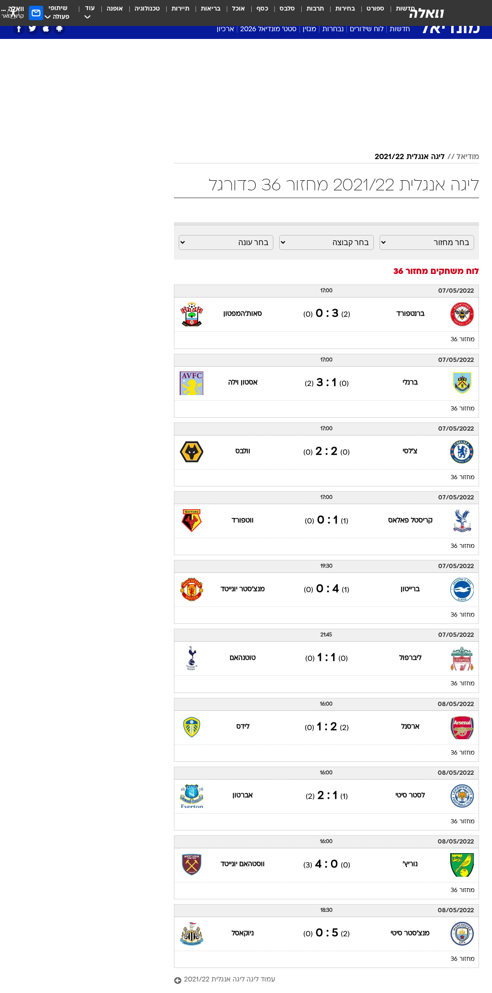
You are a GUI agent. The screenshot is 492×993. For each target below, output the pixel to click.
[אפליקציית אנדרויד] (59, 29)
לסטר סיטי (410, 796)
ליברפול (410, 658)
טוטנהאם (243, 658)
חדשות (400, 29)
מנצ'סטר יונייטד (243, 589)
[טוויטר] (32, 29)
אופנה (115, 9)
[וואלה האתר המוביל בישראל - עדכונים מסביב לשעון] (426, 13)
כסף (262, 9)
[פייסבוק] (19, 29)
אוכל (238, 9)
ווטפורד (243, 521)
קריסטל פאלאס (410, 521)
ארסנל (410, 727)
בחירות (345, 9)
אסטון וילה (243, 383)
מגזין (309, 29)
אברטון (243, 796)
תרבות (315, 9)
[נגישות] (13, 13)
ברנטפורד (410, 314)
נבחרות (333, 29)
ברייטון (410, 589)
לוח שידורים (366, 29)
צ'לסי (410, 451)
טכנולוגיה (147, 9)
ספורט (375, 9)
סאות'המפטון (242, 314)
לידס (242, 727)
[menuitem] (369, 13)
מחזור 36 (463, 340)
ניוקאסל (243, 934)
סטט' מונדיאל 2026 (268, 29)
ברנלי (410, 383)
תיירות (180, 9)
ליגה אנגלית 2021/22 (410, 157)
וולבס (242, 451)
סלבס (287, 9)
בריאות (211, 9)
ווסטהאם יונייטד (243, 864)
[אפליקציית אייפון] (46, 29)
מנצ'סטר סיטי (410, 934)
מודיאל (467, 157)
